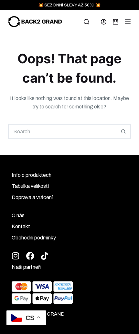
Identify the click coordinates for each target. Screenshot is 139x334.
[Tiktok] (45, 256)
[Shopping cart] (115, 22)
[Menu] (128, 22)
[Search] (86, 22)
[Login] (103, 22)
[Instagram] (16, 256)
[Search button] (123, 131)
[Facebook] (30, 256)
